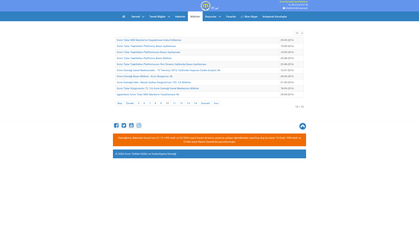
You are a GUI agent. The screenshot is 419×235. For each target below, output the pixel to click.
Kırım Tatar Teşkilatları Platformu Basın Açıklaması (146, 46)
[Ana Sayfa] (124, 16)
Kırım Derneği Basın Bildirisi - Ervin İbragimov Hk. (145, 76)
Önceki (130, 103)
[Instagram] (138, 125)
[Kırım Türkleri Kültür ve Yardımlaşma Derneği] (209, 5)
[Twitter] (123, 125)
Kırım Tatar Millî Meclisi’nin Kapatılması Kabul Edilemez (149, 40)
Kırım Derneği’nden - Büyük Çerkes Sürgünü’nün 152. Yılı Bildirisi (154, 82)
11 (174, 103)
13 (188, 103)
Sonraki (205, 103)
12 (181, 103)
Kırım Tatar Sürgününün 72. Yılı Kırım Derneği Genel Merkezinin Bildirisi (158, 88)
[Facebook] (116, 125)
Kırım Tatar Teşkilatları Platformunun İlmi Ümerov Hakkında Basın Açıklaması (161, 64)
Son (216, 103)
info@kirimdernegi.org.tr (296, 8)
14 (195, 103)
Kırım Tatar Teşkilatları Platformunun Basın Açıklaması (148, 52)
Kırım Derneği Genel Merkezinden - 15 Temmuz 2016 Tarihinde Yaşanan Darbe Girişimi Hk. (169, 70)
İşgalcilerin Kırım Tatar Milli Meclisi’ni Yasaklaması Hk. (148, 94)
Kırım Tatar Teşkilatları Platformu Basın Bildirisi (144, 58)
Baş (120, 103)
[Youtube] (131, 125)
